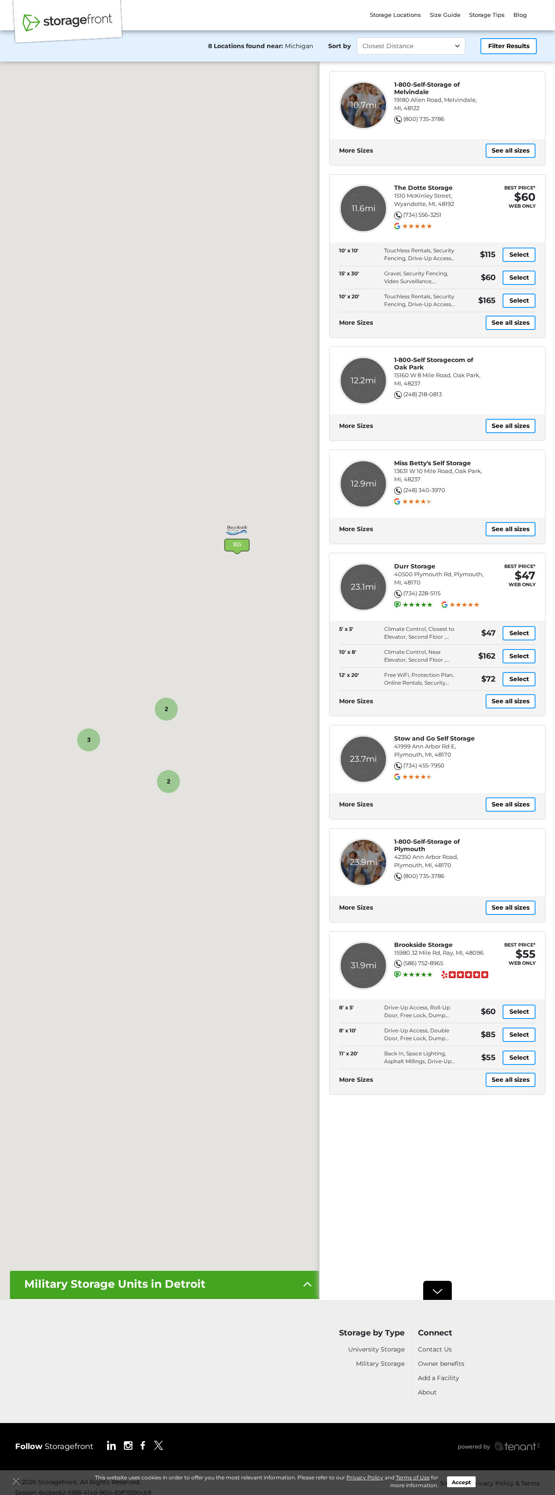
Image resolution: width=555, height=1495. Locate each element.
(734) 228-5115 (422, 593)
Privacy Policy (364, 1477)
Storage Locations (395, 14)
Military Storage (380, 1364)
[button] (237, 538)
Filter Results (508, 46)
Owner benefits (441, 1364)
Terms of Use (413, 1477)
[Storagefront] (68, 27)
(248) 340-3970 (424, 489)
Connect (435, 1333)
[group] (417, 226)
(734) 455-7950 (423, 765)
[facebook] (143, 1445)
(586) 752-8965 (423, 963)
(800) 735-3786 (423, 118)
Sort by (339, 46)
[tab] (164, 1285)
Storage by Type (372, 1333)
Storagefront (54, 1446)
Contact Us (435, 1349)
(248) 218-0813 (422, 394)
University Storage (376, 1349)
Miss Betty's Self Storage (432, 463)
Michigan (299, 46)
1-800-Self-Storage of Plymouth (427, 845)
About (427, 1392)
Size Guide (445, 14)
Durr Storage (414, 566)
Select (519, 254)
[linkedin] (111, 1445)
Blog (520, 14)
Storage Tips (487, 14)
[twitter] (158, 1445)
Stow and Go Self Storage (434, 738)
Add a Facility (438, 1378)
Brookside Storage (423, 945)
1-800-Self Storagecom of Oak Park (433, 363)
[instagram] (128, 1445)
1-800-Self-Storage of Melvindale (427, 88)
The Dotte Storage (423, 188)
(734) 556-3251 (422, 214)
